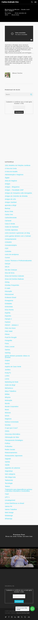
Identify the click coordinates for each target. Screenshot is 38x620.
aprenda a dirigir (10, 205)
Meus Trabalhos (10, 391)
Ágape (7, 178)
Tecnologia (8, 483)
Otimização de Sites (12, 437)
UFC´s (7, 497)
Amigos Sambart (11, 202)
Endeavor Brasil (10, 297)
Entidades (8, 303)
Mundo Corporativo (11, 406)
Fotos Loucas (9, 346)
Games (7, 350)
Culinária (8, 251)
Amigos (7, 184)
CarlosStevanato (11, 217)
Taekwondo (9, 480)
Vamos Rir (8, 506)
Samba (7, 462)
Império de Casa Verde (13, 366)
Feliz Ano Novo (10, 328)
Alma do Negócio (11, 181)
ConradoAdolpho (11, 245)
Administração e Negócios (14, 174)
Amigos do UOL (10, 199)
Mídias (7, 394)
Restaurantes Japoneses (13, 456)
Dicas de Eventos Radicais (14, 279)
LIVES (7, 376)
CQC (6, 248)
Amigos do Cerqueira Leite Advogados (18, 193)
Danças (7, 264)
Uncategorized (10, 500)
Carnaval (8, 221)
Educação (8, 291)
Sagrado (8, 459)
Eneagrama (9, 300)
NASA (7, 416)
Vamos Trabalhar (11, 509)
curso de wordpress (12, 254)
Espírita (7, 313)
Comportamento (10, 239)
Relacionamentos (11, 452)
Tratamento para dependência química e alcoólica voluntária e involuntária (18, 490)
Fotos (7, 343)
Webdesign (9, 515)
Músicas (8, 413)
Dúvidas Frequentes (12, 285)
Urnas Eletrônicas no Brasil (14, 503)
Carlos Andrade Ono (10, 2)
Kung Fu (8, 373)
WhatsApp (8, 519)
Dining (7, 282)
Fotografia (8, 340)
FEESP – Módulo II (11, 325)
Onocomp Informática (12, 434)
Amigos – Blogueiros (12, 187)
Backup (7, 208)
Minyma (7, 397)
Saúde (7, 465)
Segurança (9, 471)
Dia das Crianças (11, 270)
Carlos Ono (9, 214)
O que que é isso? (11, 428)
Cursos (7, 257)
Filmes (7, 334)
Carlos (9, 13)
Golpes (7, 360)
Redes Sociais (10, 449)
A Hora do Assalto (11, 171)
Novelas (8, 425)
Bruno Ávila (15, 15)
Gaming (7, 353)
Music (7, 409)
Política (7, 443)
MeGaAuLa (9, 388)
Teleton (7, 486)
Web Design (9, 512)
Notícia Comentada (11, 422)
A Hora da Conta (11, 168)
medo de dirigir (10, 385)
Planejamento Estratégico (14, 440)
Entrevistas (9, 307)
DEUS (7, 267)
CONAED (8, 242)
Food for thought (11, 337)
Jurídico (7, 370)
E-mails (7, 288)
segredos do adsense (12, 468)
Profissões (8, 446)
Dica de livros (9, 273)
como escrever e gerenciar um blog (17, 233)
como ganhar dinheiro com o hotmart (18, 236)
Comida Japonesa (11, 230)
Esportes (8, 316)
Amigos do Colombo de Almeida (16, 196)
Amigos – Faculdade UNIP (14, 190)
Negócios (8, 419)
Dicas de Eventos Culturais (14, 276)
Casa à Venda (10, 224)
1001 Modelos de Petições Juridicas (17, 165)
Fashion (8, 322)
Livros (7, 379)
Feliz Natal (8, 331)
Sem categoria (10, 474)
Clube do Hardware (12, 227)
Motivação (8, 400)
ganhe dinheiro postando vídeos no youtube (17, 356)
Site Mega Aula (10, 477)
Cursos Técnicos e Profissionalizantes (18, 260)
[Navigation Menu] (35, 2)
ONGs (7, 431)
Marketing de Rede (11, 382)
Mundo (7, 403)
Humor (7, 363)
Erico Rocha (9, 310)
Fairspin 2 (8, 319)
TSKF (7, 494)
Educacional (9, 294)
